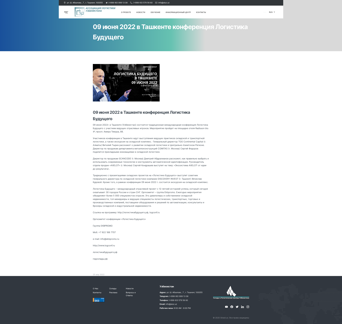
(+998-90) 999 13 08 (118, 2)
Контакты (97, 292)
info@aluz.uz (164, 2)
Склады (112, 288)
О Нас (95, 288)
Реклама (113, 292)
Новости (129, 288)
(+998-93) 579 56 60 (143, 2)
